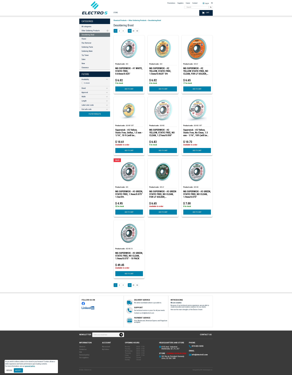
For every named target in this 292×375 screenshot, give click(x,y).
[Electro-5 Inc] (94, 15)
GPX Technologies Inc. (206, 370)
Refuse (9, 370)
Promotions (171, 3)
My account (106, 347)
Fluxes (84, 39)
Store (115, 12)
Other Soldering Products (91, 31)
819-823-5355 (197, 346)
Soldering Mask (87, 51)
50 (137, 31)
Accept (18, 370)
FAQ (80, 352)
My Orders (105, 349)
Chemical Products (120, 20)
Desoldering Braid (88, 35)
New (83, 63)
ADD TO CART (129, 89)
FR (212, 3)
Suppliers (180, 3)
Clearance (85, 67)
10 (129, 31)
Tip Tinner (85, 55)
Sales (83, 59)
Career (188, 3)
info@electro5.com (148, 313)
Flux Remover (86, 43)
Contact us (206, 334)
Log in (207, 3)
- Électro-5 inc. (88, 370)
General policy (84, 355)
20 (133, 31)
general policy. (30, 366)
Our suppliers (84, 357)
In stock (87, 83)
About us (82, 347)
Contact (194, 3)
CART (207, 12)
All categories (86, 26)
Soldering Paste (87, 47)
